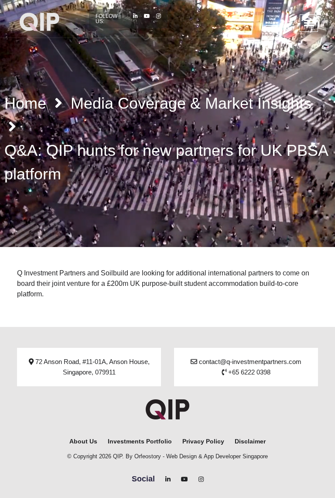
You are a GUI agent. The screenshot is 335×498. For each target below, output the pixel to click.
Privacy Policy (203, 441)
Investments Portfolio (140, 441)
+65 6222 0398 (248, 372)
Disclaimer (250, 441)
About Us (83, 441)
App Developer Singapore (236, 456)
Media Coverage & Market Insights (191, 103)
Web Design (181, 456)
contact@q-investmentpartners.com (249, 361)
